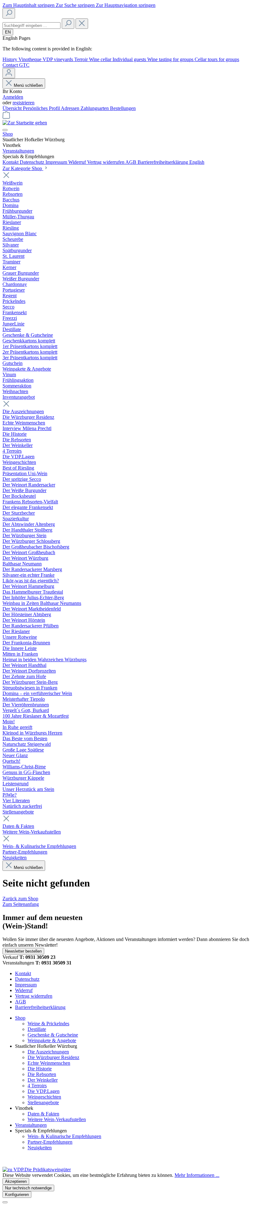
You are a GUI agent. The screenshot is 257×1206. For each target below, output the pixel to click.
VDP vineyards (58, 59)
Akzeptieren (16, 1181)
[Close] (5, 1202)
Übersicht (13, 108)
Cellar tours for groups (217, 59)
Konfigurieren (17, 1194)
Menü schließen (28, 85)
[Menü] (5, 130)
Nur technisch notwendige (28, 1188)
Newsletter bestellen (23, 951)
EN (8, 32)
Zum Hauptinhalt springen (29, 5)
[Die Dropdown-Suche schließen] (82, 23)
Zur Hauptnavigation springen (125, 5)
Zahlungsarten (95, 108)
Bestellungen (123, 108)
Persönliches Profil (42, 108)
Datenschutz (32, 162)
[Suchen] (9, 13)
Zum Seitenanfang (21, 904)
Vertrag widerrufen (106, 162)
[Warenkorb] (6, 117)
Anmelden (13, 97)
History (10, 59)
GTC (24, 65)
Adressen (71, 108)
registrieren (23, 102)
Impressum (56, 162)
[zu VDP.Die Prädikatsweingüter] (37, 1169)
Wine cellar (101, 59)
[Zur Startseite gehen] (25, 122)
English (196, 162)
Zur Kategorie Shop (23, 168)
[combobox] (31, 25)
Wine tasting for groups (171, 59)
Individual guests (130, 59)
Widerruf (77, 162)
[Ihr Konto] (9, 73)
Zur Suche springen (76, 5)
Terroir (81, 59)
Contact (11, 65)
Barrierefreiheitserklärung (163, 162)
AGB (131, 162)
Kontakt (11, 162)
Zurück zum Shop (20, 898)
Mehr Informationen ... (197, 1175)
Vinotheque (30, 59)
